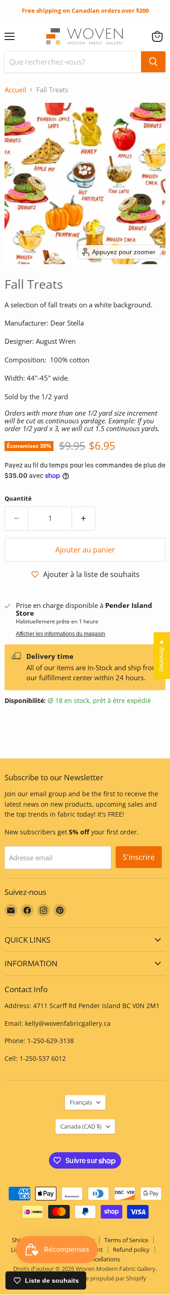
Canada (81, 1126)
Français (81, 1102)
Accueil (15, 90)
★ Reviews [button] (162, 655)
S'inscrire (139, 857)
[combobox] (73, 61)
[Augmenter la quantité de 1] (83, 518)
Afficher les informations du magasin (60, 634)
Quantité (18, 498)
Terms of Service (126, 1240)
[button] (157, 36)
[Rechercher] (153, 61)
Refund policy (131, 1249)
